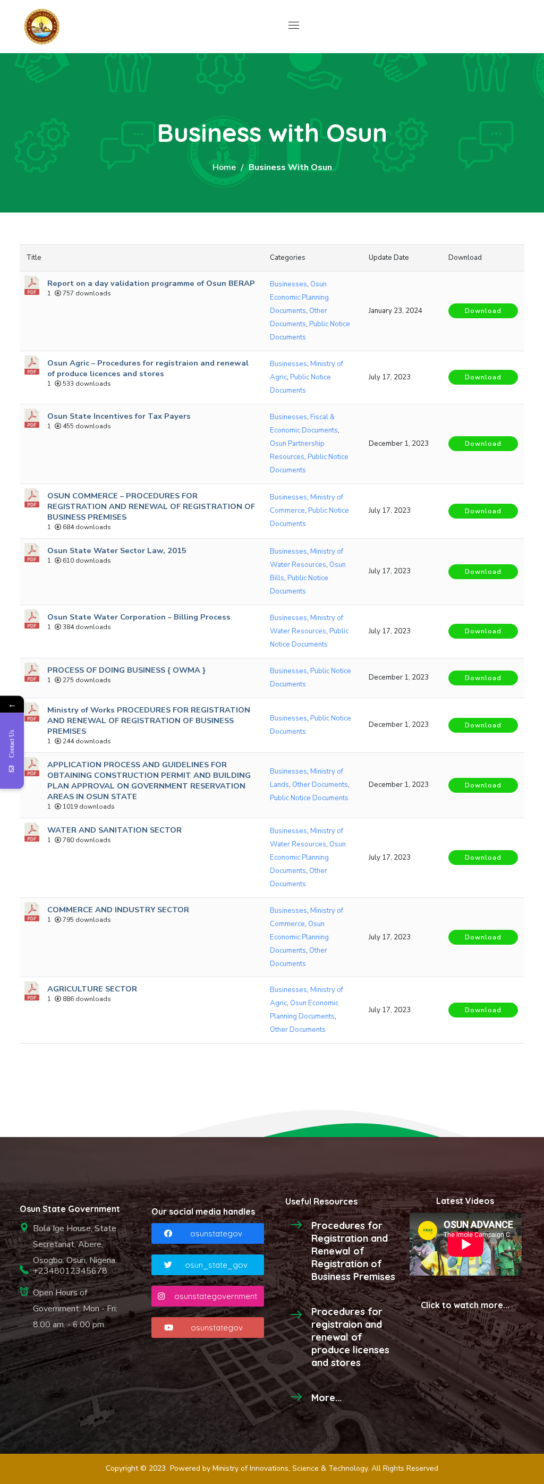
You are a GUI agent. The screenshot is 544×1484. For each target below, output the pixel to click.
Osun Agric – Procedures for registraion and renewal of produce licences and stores (148, 368)
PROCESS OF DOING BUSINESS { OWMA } (126, 670)
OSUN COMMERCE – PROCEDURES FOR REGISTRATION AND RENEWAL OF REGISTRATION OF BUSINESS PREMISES (151, 506)
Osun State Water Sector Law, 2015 (116, 550)
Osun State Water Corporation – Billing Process (139, 617)
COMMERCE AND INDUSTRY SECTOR (118, 909)
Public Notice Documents (309, 798)
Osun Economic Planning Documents (299, 297)
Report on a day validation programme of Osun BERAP (151, 283)
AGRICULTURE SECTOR (92, 988)
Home (224, 167)
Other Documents (320, 785)
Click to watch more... (465, 1305)
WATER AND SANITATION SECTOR (114, 830)
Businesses (288, 284)
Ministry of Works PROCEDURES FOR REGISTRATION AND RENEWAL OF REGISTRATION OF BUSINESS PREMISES (148, 720)
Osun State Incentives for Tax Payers (119, 416)
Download (483, 311)
